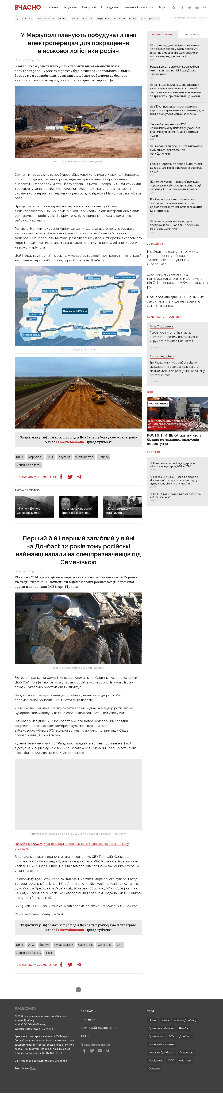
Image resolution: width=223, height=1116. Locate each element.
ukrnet (153, 1038)
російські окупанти (161, 1062)
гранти (88, 18)
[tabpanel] (177, 138)
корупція (103, 18)
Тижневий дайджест (97, 1046)
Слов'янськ (85, 963)
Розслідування (110, 7)
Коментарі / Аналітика (138, 7)
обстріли (185, 1078)
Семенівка (105, 963)
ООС (171, 1078)
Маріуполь (35, 457)
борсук (44, 963)
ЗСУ (171, 1054)
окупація (64, 457)
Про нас (87, 1029)
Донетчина (156, 1054)
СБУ (119, 963)
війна (75, 18)
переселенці (45, 18)
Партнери (88, 1037)
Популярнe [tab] (193, 34)
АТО (31, 963)
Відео (151, 392)
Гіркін (49, 971)
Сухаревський (63, 963)
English (162, 7)
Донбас (103, 457)
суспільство (24, 18)
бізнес (62, 18)
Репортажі (89, 7)
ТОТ (50, 457)
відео (133, 18)
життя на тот (84, 457)
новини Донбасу (185, 1038)
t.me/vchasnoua (71, 442)
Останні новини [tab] (162, 34)
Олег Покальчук (162, 326)
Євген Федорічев (162, 356)
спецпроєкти (150, 18)
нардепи (119, 18)
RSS (83, 1054)
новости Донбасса (161, 1070)
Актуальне (70, 7)
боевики (154, 1086)
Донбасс (185, 1054)
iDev (33, 1086)
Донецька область (28, 465)
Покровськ (186, 1070)
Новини (53, 7)
